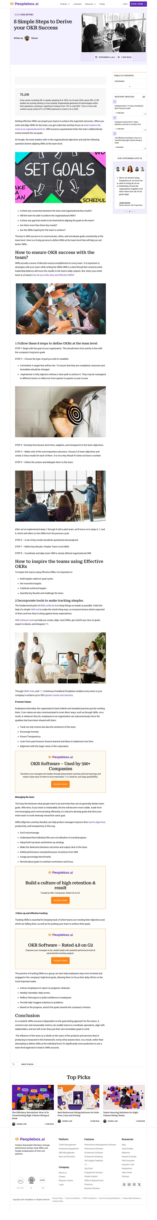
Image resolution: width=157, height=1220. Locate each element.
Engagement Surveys (93, 1172)
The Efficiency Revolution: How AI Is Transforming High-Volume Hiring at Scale (128, 140)
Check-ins (88, 1184)
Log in (125, 4)
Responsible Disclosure (131, 1198)
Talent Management (67, 1145)
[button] (117, 169)
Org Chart (88, 1168)
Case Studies (127, 1148)
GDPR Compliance (90, 1198)
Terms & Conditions (72, 1198)
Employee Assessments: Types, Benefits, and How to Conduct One (128, 123)
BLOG (17, 15)
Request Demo (60, 784)
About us (62, 1172)
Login (61, 1184)
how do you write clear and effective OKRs (52, 275)
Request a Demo (66, 1180)
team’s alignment (96, 822)
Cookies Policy (57, 1201)
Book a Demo (137, 4)
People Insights (91, 1176)
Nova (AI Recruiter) (67, 1156)
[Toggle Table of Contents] (130, 86)
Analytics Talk (128, 1164)
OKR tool (35, 609)
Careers (62, 1176)
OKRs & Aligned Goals (93, 1180)
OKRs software (47, 605)
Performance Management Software (100, 1145)
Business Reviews (92, 1188)
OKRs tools (29, 691)
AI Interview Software (93, 1153)
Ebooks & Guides (129, 1156)
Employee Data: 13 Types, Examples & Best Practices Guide (129, 107)
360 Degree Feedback (93, 1160)
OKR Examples (128, 1160)
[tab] (124, 211)
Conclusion (119, 81)
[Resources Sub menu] (95, 4)
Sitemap (125, 1176)
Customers (77, 4)
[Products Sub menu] (69, 4)
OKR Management (67, 1153)
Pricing (102, 4)
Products (63, 4)
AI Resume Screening (93, 1156)
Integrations (127, 1168)
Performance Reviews (93, 1148)
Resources (89, 4)
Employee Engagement (69, 1148)
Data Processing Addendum (109, 1198)
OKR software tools (24, 620)
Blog (124, 1145)
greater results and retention (59, 695)
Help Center (127, 1172)
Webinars (126, 1153)
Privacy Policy (57, 1198)
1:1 (40, 691)
